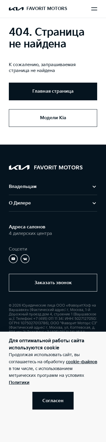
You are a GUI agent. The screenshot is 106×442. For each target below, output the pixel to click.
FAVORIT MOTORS (46, 9)
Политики (19, 382)
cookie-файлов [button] (81, 361)
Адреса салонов (27, 227)
